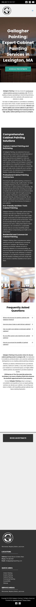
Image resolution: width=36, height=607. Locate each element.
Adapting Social (17, 600)
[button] (32, 318)
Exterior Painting (8, 575)
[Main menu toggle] (32, 10)
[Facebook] (26, 2)
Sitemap (5, 583)
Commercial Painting (9, 579)
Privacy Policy (26, 600)
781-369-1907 (11, 2)
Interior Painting (7, 573)
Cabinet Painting (8, 577)
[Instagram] (30, 2)
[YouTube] (33, 2)
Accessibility (6, 581)
